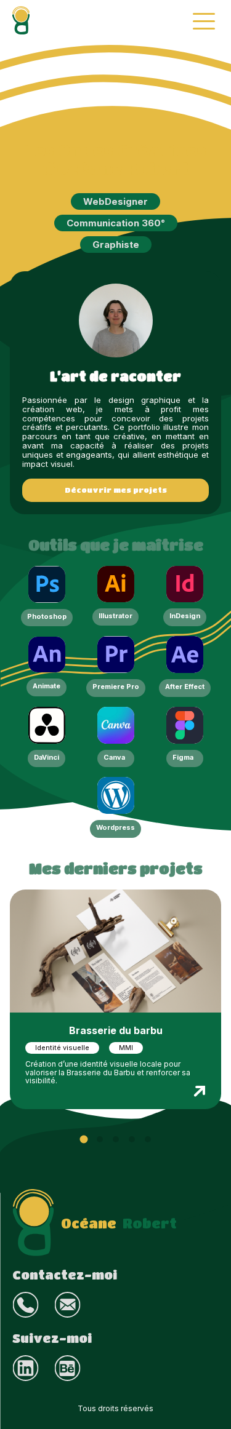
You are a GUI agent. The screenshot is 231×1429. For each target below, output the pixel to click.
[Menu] (204, 21)
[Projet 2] (100, 1139)
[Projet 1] (83, 1139)
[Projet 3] (116, 1139)
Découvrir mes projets (116, 489)
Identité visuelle (62, 1047)
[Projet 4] (132, 1139)
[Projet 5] (148, 1139)
